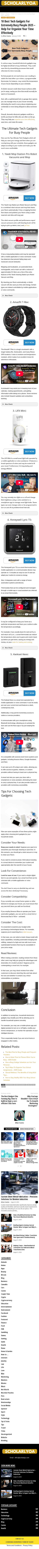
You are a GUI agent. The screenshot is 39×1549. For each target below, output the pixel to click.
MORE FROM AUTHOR (26, 1129)
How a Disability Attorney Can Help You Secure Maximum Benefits (24, 1216)
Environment (5, 1310)
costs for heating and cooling (22, 642)
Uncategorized (6, 1434)
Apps (3, 1268)
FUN (2, 1329)
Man (2, 1373)
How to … (4, 1354)
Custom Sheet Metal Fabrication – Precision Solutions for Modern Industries (19, 1198)
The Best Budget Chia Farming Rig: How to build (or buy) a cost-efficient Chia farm (9, 1099)
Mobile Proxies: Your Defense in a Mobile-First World (6, 1160)
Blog (2, 1278)
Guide (3, 1342)
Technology (10, 17)
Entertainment (6, 1307)
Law (2, 1364)
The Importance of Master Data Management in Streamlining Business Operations (19, 1144)
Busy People (10, 1084)
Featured (4, 1319)
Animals (4, 1262)
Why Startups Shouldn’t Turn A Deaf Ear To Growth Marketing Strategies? (29, 1101)
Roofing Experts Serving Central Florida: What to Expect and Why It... (25, 1226)
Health (3, 1345)
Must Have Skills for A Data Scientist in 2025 (6, 1142)
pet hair (26, 225)
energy (17, 1084)
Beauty (3, 1271)
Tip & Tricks (5, 1421)
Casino (3, 1291)
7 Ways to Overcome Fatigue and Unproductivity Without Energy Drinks (32, 1160)
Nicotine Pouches (7, 1393)
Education (4, 1303)
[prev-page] (18, 1166)
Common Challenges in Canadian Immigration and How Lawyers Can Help (19, 1160)
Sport (3, 1412)
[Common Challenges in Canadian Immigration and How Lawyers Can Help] (19, 1153)
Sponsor (4, 1409)
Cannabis (4, 1284)
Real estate (5, 1399)
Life (2, 1367)
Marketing (5, 1377)
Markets (4, 1380)
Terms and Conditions (14, 1545)
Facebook (4, 1313)
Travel (3, 1428)
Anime (3, 1265)
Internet (4, 1358)
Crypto (3, 1297)
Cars (2, 1287)
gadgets (23, 1084)
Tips (2, 1424)
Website (4, 1437)
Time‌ (3, 1086)
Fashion (4, 1316)
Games (3, 1335)
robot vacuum (27, 932)
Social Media (5, 1405)
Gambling (4, 1332)
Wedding (4, 1440)
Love (2, 1370)
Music (3, 1386)
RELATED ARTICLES (11, 1129)
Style (3, 1415)
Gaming (3, 1338)
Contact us (19, 1539)
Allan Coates (7, 36)
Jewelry (3, 1361)
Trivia (3, 1431)
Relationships (6, 1402)
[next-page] (21, 1166)
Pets (2, 1396)
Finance (3, 1322)
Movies (3, 1383)
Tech (33, 1084)
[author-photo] (19, 1116)
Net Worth (5, 1389)
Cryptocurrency (6, 1300)
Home (2, 14)
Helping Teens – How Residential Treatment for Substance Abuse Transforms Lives (24, 1247)
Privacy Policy (27, 1545)
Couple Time (5, 1294)
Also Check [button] (8, 295)
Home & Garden (6, 1351)
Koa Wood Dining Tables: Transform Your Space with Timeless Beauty (25, 1236)
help (29, 1084)
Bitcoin (3, 1275)
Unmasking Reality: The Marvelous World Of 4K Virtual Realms (31, 1143)
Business (4, 1281)
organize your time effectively (25, 119)
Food (3, 1326)
